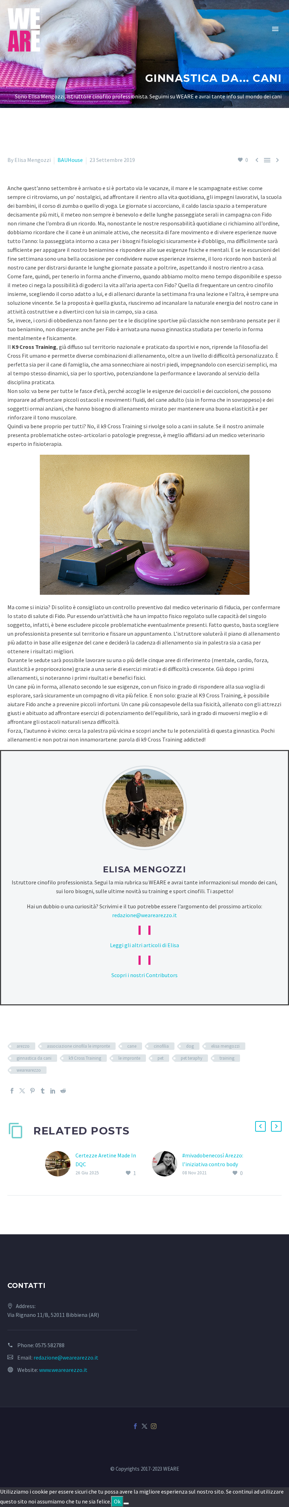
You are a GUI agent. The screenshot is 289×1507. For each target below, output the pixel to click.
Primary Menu (275, 29)
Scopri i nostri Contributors (144, 975)
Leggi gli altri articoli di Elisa (144, 945)
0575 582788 (49, 1345)
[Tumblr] (42, 1091)
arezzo (23, 1046)
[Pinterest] (32, 1091)
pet (161, 1058)
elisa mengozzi (225, 1046)
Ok (117, 1501)
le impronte (129, 1058)
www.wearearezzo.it (63, 1369)
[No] (126, 1503)
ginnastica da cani (34, 1058)
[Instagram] (153, 1426)
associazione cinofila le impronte (78, 1046)
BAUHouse (70, 159)
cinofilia (161, 1046)
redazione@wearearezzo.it (144, 915)
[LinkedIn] (53, 1091)
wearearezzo (29, 1070)
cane (131, 1046)
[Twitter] (22, 1091)
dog (190, 1046)
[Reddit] (63, 1091)
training (227, 1058)
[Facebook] (12, 1091)
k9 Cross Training (85, 1058)
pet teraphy (191, 1058)
